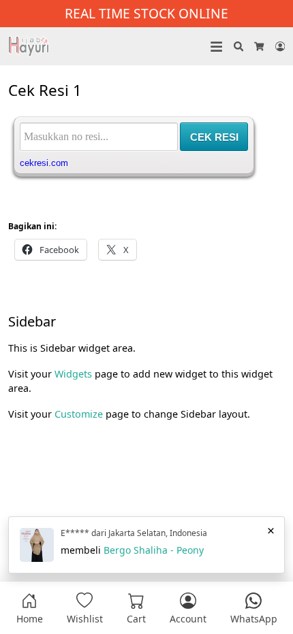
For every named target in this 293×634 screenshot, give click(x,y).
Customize (80, 413)
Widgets (75, 373)
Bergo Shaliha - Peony (154, 550)
